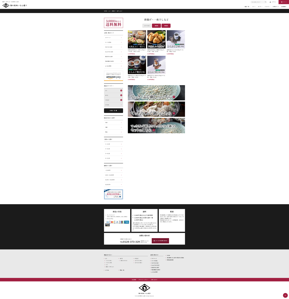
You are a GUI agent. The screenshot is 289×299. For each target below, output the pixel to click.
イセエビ (267, 6)
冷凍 (106, 122)
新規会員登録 (170, 260)
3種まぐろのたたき (123, 260)
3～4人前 (107, 153)
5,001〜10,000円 (109, 175)
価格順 (156, 25)
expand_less (285, 295)
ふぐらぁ (107, 104)
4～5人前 (107, 158)
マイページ (107, 37)
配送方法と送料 (109, 56)
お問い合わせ (154, 279)
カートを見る (108, 42)
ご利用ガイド (275, 6)
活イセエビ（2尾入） (138, 262)
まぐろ (259, 6)
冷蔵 (106, 127)
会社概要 (134, 279)
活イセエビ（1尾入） (138, 260)
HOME (105, 11)
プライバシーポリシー (143, 279)
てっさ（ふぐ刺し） (109, 260)
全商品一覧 (113, 110)
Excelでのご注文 (109, 52)
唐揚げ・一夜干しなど (117, 11)
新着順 (166, 25)
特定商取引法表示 (109, 61)
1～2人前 (107, 144)
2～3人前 (107, 149)
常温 (106, 132)
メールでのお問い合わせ (160, 241)
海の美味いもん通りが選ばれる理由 (175, 257)
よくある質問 (108, 66)
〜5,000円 (107, 170)
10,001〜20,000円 (109, 179)
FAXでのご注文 (108, 47)
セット (107, 264)
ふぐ (253, 6)
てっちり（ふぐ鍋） (109, 262)
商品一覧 (122, 270)
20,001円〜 (108, 184)
